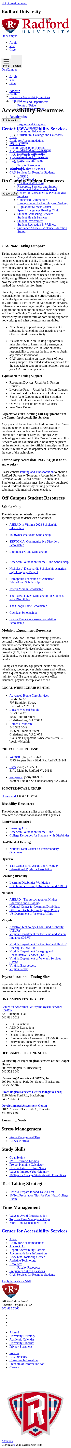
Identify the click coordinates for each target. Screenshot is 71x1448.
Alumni (14, 1332)
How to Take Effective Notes (27, 1168)
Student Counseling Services (35, 214)
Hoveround (9, 796)
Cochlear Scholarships (23, 612)
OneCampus (9, 36)
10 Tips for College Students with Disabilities (37, 1175)
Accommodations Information (28, 151)
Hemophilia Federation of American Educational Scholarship (31, 580)
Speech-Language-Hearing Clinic (38, 210)
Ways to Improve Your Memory (29, 1171)
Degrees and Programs (31, 124)
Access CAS (17, 144)
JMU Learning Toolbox (24, 1161)
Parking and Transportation (37, 472)
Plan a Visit (24, 1281)
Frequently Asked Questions (27, 169)
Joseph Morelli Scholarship (26, 589)
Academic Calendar (21, 1339)
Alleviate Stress (19, 1140)
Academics (18, 117)
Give (12, 49)
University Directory (22, 1336)
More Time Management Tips (27, 1222)
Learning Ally (18, 828)
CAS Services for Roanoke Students (32, 172)
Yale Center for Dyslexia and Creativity (34, 865)
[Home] (35, 32)
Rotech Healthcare (21, 723)
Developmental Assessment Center (24, 1105)
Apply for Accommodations (26, 140)
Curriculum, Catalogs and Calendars (40, 135)
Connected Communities (32, 199)
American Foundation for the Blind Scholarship (39, 562)
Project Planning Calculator (26, 1164)
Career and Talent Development (37, 189)
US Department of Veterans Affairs (31, 913)
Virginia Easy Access (22, 965)
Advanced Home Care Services (29, 695)
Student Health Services (32, 217)
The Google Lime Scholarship (28, 606)
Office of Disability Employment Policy (34, 910)
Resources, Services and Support (37, 186)
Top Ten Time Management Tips (29, 1219)
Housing (22, 176)
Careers (14, 1367)
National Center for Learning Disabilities (34, 906)
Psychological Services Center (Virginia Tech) (32, 1092)
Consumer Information (23, 1360)
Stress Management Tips (24, 1137)
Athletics (7, 1441)
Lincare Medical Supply (24, 709)
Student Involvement (30, 221)
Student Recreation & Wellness (36, 224)
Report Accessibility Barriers (27, 147)
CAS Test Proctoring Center (27, 154)
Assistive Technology (22, 158)
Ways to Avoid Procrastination (28, 1215)
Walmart (14, 756)
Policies (14, 1353)
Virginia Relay (18, 969)
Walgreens (15, 777)
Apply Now (9, 1281)
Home (13, 93)
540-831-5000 (10, 1308)
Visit (12, 46)
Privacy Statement (20, 1346)
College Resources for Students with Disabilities (39, 835)
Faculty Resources (28, 165)
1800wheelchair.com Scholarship (30, 534)
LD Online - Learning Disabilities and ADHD (38, 886)
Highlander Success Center (34, 206)
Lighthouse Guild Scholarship (28, 551)
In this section (11, 120)
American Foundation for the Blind (31, 832)
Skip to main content (14, 3)
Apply (13, 42)
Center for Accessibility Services (29, 97)
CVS (12, 767)
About (14, 91)
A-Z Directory (18, 1356)
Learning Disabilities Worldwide (29, 882)
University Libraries (21, 1343)
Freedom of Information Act (26, 1363)
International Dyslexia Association (30, 869)
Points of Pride (26, 105)
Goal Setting (17, 1157)
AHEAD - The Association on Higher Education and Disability (33, 901)
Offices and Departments (32, 102)
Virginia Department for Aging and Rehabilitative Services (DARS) (31, 953)
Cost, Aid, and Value (30, 160)
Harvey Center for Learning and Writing (42, 203)
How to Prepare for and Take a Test (31, 1192)
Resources (15, 100)
